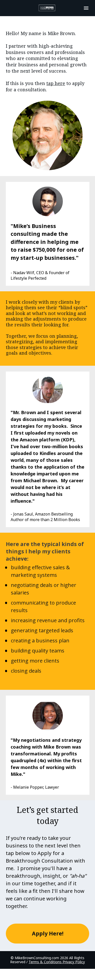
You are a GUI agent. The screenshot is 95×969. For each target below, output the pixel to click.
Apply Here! (47, 933)
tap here (55, 83)
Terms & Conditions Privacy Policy (57, 961)
